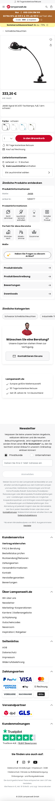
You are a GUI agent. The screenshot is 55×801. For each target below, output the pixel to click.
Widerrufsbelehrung (13, 662)
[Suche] (46, 6)
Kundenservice (13, 537)
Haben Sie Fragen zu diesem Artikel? (30, 255)
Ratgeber (21, 632)
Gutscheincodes (11, 622)
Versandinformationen (14, 567)
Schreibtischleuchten (15, 31)
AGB (4, 647)
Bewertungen (12, 285)
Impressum (8, 657)
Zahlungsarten (10, 563)
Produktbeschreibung (17, 276)
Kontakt (6, 572)
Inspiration (8, 632)
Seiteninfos (10, 641)
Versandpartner (14, 705)
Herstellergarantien (13, 577)
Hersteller (27, 525)
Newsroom (8, 627)
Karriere (6, 612)
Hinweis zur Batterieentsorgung (34, 772)
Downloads (11, 293)
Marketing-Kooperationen (16, 607)
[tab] (27, 560)
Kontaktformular (10, 512)
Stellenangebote (22, 612)
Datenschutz (9, 652)
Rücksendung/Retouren (15, 558)
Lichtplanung (9, 617)
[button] (51, 40)
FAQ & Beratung (11, 548)
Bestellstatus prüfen (13, 553)
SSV (26, 20)
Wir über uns (9, 598)
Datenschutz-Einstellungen (19, 768)
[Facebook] (19, 762)
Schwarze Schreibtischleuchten (20, 316)
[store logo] (18, 6)
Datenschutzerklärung (27, 515)
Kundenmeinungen (16, 724)
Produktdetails (13, 267)
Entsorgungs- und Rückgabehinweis (28, 776)
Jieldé (30, 193)
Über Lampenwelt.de (17, 592)
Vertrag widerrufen (14, 543)
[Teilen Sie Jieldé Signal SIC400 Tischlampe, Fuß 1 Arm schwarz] (51, 45)
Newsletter (8, 602)
